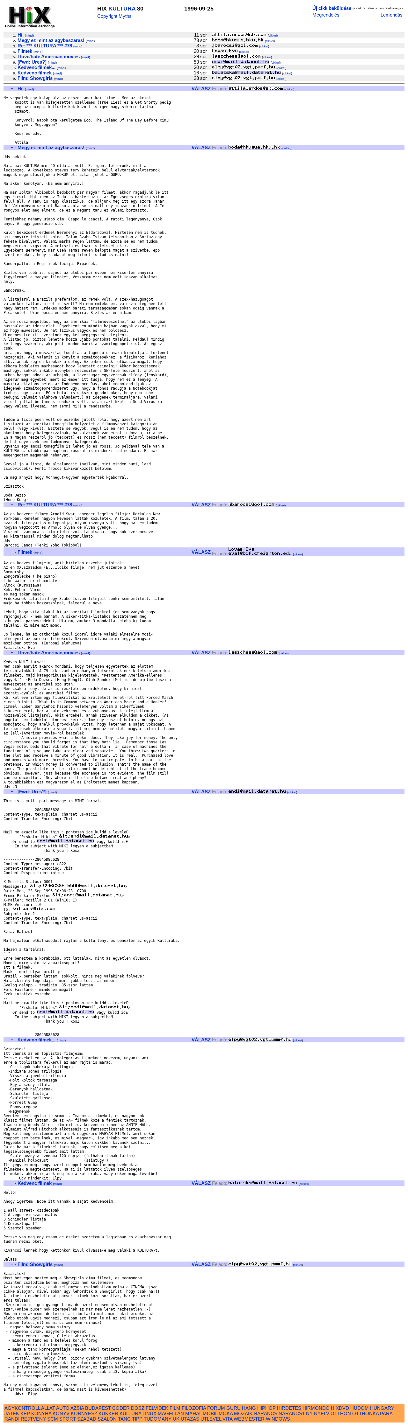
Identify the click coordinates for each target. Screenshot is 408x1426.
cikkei (273, 35)
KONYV (61, 1413)
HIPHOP (266, 1408)
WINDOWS (278, 1419)
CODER (121, 1408)
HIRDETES (289, 1408)
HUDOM (359, 1408)
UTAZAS (190, 1419)
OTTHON (341, 1413)
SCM (52, 1419)
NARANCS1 (292, 1413)
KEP (25, 1413)
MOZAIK (243, 1413)
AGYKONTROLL (22, 1408)
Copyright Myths (114, 16)
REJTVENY (33, 1419)
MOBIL (210, 1413)
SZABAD (86, 1419)
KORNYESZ (84, 1413)
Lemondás (392, 14)
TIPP (137, 1419)
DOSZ (137, 1408)
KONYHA (41, 1413)
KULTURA (121, 8)
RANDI (11, 1419)
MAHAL (193, 1413)
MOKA (226, 1413)
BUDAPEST (98, 1408)
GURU (233, 1408)
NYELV (321, 1413)
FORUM (216, 1408)
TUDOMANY (157, 1419)
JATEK (11, 1413)
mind (29, 35)
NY (309, 1413)
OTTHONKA (365, 1413)
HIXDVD (340, 1408)
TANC (124, 1419)
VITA (227, 1419)
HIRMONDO (316, 1408)
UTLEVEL (210, 1419)
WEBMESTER (249, 1419)
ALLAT (48, 1408)
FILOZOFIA (194, 1408)
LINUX (149, 1413)
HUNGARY (382, 1408)
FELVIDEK (157, 1408)
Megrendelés (325, 14)
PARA (386, 1413)
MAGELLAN (171, 1413)
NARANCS (265, 1413)
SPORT (67, 1419)
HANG (249, 1408)
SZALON (107, 1419)
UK (176, 1419)
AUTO (62, 1408)
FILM (175, 1408)
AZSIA (77, 1408)
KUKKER (108, 1413)
